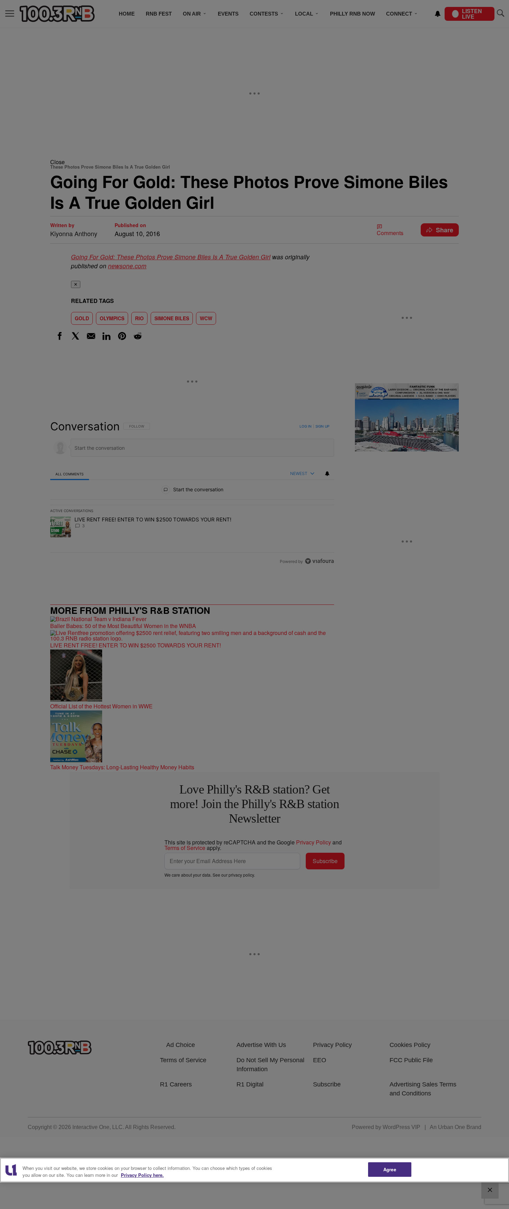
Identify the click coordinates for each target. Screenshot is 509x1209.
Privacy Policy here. (142, 1175)
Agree (389, 1169)
